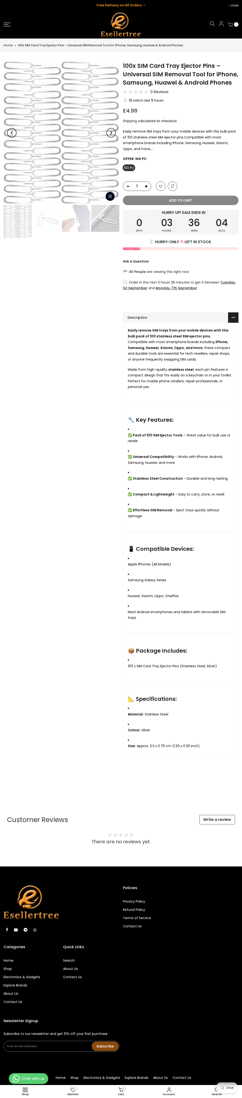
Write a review (217, 819)
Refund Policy (134, 909)
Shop (8, 968)
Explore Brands (15, 985)
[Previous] (12, 133)
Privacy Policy (134, 901)
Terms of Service (137, 918)
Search (69, 960)
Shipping (130, 121)
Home (8, 45)
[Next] (111, 133)
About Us (11, 993)
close (10, 5)
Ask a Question (136, 261)
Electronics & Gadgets (22, 977)
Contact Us (132, 926)
